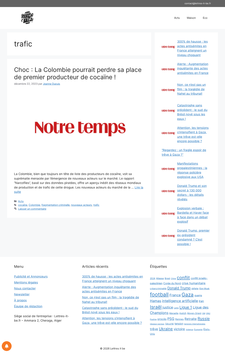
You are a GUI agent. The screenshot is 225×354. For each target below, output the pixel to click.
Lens (176, 307)
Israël (156, 307)
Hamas (155, 301)
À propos (20, 300)
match (182, 313)
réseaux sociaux (157, 324)
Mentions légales (26, 282)
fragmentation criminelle (55, 204)
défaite (194, 288)
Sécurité (169, 323)
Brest (167, 278)
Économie (198, 329)
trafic (96, 204)
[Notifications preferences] (7, 346)
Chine (173, 278)
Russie (204, 318)
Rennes (179, 319)
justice (167, 307)
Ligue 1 (185, 307)
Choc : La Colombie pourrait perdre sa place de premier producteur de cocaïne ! (78, 73)
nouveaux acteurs (81, 204)
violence (189, 329)
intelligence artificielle (180, 301)
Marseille (173, 313)
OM (203, 313)
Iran (201, 301)
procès (162, 319)
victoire (179, 329)
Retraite (191, 319)
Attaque (160, 278)
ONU (208, 313)
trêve (154, 329)
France (175, 295)
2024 (152, 278)
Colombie (34, 204)
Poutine (153, 319)
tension (179, 323)
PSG (170, 319)
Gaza (188, 295)
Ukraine (166, 328)
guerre (198, 295)
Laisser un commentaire (32, 208)
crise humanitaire (193, 283)
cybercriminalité (158, 288)
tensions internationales (194, 324)
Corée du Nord (172, 283)
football (159, 294)
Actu (177, 17)
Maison (191, 17)
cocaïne (22, 204)
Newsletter (22, 294)
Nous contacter (25, 288)
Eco (205, 17)
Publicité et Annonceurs (31, 276)
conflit (183, 277)
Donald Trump (179, 288)
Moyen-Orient (194, 313)
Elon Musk (204, 288)
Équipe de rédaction (28, 306)
